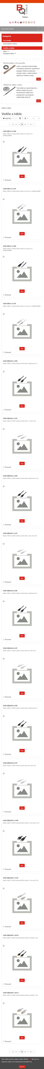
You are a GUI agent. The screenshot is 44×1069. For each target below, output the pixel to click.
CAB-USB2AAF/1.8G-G (11, 993)
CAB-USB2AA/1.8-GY (10, 533)
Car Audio (7, 40)
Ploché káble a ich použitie (14, 63)
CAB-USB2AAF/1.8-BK (10, 820)
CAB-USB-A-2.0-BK (9, 131)
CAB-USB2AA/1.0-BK (10, 361)
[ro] (24, 22)
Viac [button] (22, 176)
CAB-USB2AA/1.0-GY (10, 418)
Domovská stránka (8, 29)
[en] (13, 22)
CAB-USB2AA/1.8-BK (10, 476)
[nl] (34, 22)
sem (29, 1059)
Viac (38, 79)
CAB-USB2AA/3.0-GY (10, 648)
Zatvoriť (22, 1067)
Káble (5, 51)
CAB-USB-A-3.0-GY (9, 303)
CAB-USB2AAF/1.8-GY (10, 878)
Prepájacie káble (8, 53)
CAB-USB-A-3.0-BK (9, 246)
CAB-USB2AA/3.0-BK (10, 591)
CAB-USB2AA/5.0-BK (10, 706)
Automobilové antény (10, 44)
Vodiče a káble (8, 48)
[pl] (10, 22)
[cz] (18, 22)
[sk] (21, 22)
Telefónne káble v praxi (12, 84)
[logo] (22, 9)
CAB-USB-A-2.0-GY (9, 189)
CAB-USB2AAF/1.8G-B (10, 935)
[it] (31, 22)
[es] (29, 22)
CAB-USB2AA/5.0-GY (10, 763)
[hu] (26, 22)
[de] (16, 22)
